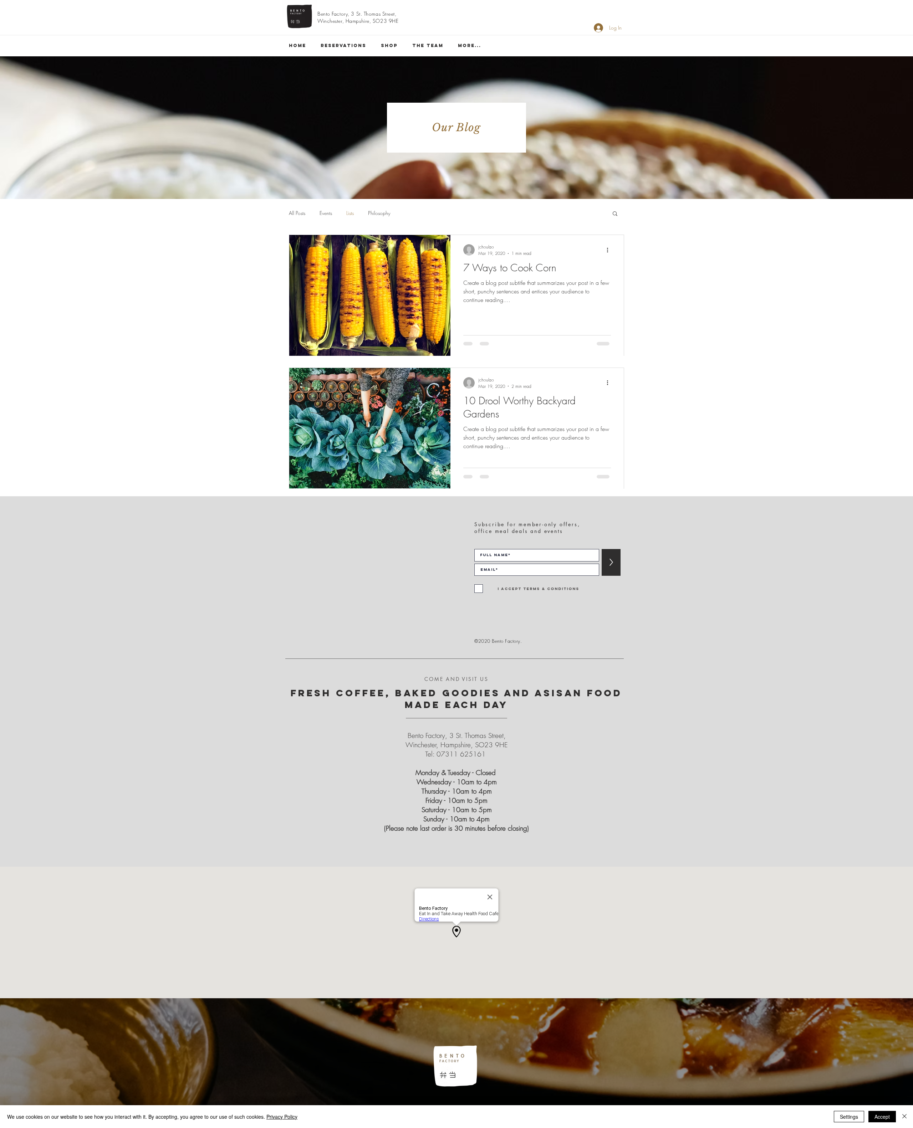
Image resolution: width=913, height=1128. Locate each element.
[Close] (904, 1116)
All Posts (297, 213)
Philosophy (379, 213)
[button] (615, 214)
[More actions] (610, 250)
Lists (350, 213)
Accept (882, 1116)
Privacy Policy (281, 1116)
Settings (849, 1116)
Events (326, 213)
